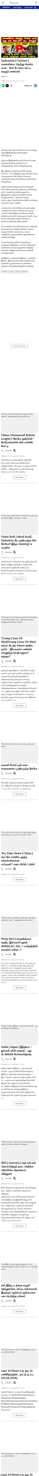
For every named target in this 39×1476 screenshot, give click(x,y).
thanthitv (4, 271)
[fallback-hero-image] (19, 423)
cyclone (11, 271)
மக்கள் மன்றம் (28, 7)
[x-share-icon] (7, 87)
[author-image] (2, 450)
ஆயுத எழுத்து (17, 7)
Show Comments (19, 346)
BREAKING (6, 7)
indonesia (24, 271)
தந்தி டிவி (4, 76)
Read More (20, 477)
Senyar (18, 271)
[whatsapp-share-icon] (3, 87)
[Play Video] (19, 47)
